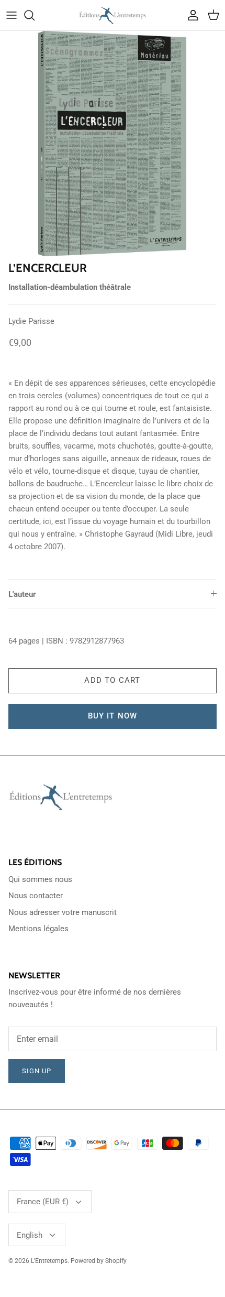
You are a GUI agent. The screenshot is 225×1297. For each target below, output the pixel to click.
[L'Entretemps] (112, 15)
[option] (112, 143)
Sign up (36, 1071)
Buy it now (113, 716)
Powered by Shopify (99, 1261)
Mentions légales (38, 928)
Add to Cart (112, 680)
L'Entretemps (49, 1261)
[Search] (34, 15)
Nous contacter (35, 895)
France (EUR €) (43, 1201)
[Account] (190, 15)
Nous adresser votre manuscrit (62, 912)
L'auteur (22, 594)
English (29, 1235)
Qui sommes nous (40, 879)
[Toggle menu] (11, 15)
